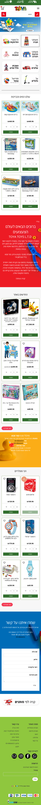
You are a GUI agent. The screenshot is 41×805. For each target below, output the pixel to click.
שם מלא (34, 652)
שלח (34, 685)
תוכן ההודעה (33, 675)
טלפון (35, 659)
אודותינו (35, 737)
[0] (3, 8)
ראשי (36, 734)
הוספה (30, 132)
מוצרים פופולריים (32, 728)
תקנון (17, 746)
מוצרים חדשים (33, 731)
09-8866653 (20, 637)
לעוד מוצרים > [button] (7, 428)
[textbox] (20, 221)
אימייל (36, 770)
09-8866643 (18, 443)
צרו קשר (35, 741)
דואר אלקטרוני (32, 667)
